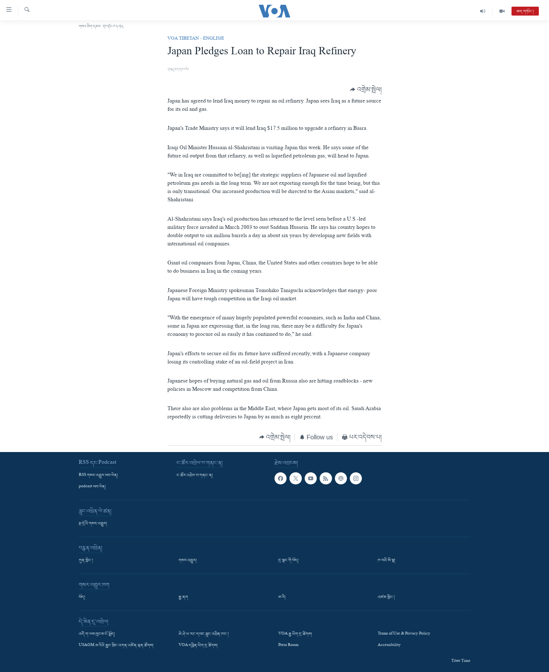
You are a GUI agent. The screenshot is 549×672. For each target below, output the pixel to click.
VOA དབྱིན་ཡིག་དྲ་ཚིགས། (198, 646)
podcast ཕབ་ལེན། (92, 487)
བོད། (82, 597)
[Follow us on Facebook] (280, 478)
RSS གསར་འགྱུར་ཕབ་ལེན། (98, 475)
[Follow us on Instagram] (356, 478)
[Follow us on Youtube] (311, 478)
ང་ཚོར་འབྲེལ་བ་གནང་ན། (195, 475)
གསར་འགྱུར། (188, 560)
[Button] (366, 89)
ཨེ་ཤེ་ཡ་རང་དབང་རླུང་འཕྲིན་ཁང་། (204, 634)
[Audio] (482, 11)
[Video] (502, 11)
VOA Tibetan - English (195, 39)
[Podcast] (341, 478)
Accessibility (389, 646)
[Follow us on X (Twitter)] (295, 478)
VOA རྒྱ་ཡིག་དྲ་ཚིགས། (295, 634)
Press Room (288, 646)
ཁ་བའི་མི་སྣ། (386, 560)
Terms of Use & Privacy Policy (404, 634)
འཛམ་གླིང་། (386, 597)
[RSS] (326, 478)
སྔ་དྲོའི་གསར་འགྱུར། (93, 524)
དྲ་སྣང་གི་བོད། (288, 560)
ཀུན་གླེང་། (86, 560)
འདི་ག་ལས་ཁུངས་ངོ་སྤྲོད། (97, 634)
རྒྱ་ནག (183, 597)
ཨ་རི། (282, 597)
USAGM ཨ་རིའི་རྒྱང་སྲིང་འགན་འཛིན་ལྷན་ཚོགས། (116, 646)
